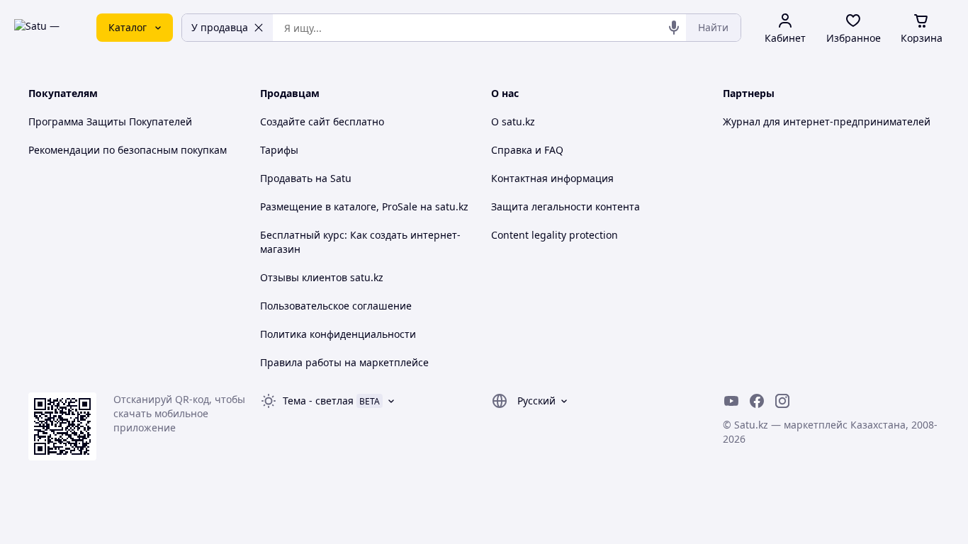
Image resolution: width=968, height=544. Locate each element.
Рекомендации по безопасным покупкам (127, 150)
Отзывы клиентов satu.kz (321, 277)
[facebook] (756, 400)
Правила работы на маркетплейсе (344, 362)
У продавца (219, 27)
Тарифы (279, 150)
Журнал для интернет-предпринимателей (826, 121)
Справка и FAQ (527, 150)
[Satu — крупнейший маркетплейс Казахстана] (45, 27)
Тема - (318, 400)
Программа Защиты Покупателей (110, 121)
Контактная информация (552, 178)
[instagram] (782, 400)
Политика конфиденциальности (338, 334)
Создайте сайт (295, 121)
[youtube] (731, 400)
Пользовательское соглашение (336, 305)
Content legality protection (554, 235)
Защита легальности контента (565, 206)
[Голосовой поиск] (674, 27)
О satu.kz (513, 121)
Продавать (286, 178)
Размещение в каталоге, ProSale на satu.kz (364, 206)
